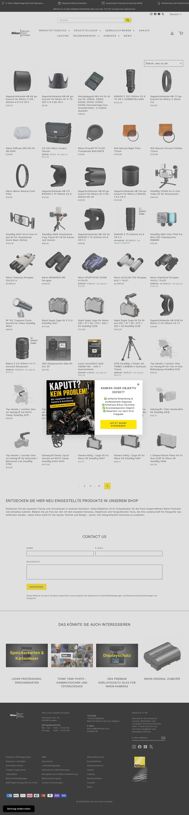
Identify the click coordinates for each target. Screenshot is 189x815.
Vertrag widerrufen (18, 808)
